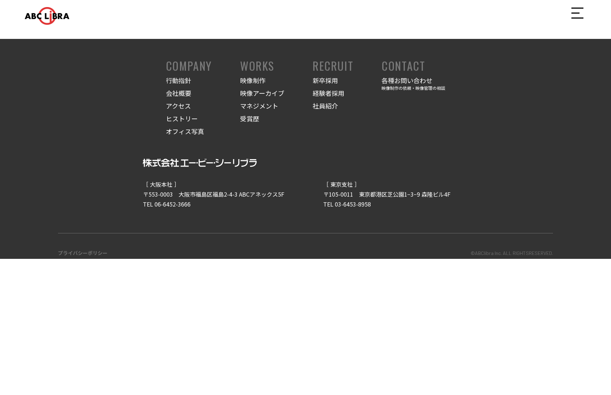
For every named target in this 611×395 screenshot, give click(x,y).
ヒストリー (182, 118)
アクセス (178, 105)
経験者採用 (328, 93)
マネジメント (259, 105)
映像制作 (253, 80)
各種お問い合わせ (413, 83)
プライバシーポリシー (82, 252)
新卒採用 (325, 80)
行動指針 (178, 80)
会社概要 (178, 93)
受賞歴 (249, 118)
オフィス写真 (185, 131)
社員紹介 (325, 105)
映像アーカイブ (262, 93)
